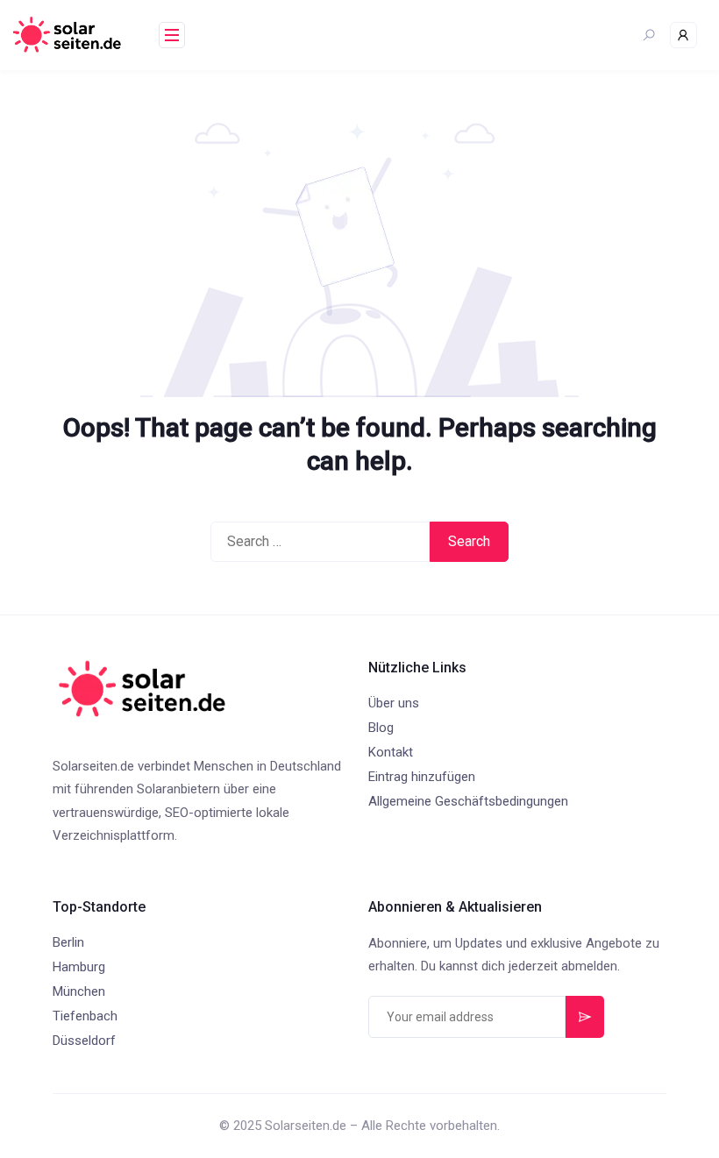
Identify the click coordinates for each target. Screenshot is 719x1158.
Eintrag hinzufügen (421, 777)
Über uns (393, 703)
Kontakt (390, 752)
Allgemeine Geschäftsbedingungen (468, 801)
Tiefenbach (85, 1016)
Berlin (68, 942)
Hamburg (79, 967)
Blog (381, 727)
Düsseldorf (84, 1040)
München (79, 991)
